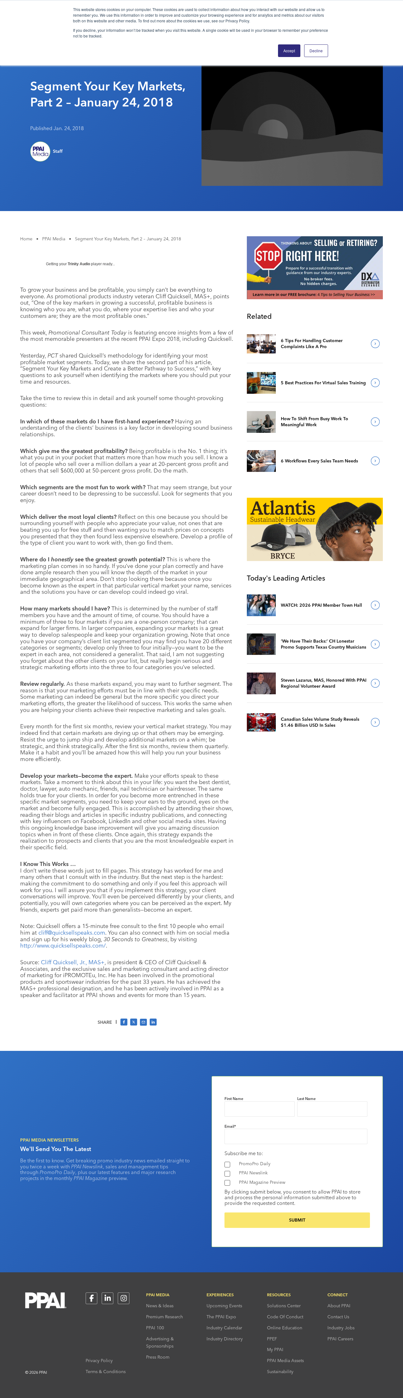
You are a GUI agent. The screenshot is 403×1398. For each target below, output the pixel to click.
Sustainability (280, 1371)
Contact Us (338, 1317)
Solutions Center (284, 1306)
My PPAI (275, 1349)
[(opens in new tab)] (315, 297)
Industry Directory (225, 1339)
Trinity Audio (79, 264)
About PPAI (338, 1306)
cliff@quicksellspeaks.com (71, 932)
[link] (261, 343)
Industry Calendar (224, 1328)
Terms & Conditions (106, 1371)
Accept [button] (289, 50)
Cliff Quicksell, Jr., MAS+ (73, 962)
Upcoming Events (224, 1306)
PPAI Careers (340, 1339)
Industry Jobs (341, 1328)
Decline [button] (316, 50)
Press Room (157, 1357)
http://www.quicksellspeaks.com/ (63, 945)
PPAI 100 (155, 1328)
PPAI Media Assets (285, 1360)
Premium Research (164, 1317)
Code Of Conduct (285, 1317)
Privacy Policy (99, 1360)
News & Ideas (159, 1306)
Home (26, 238)
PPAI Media (53, 239)
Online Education (284, 1328)
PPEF (272, 1339)
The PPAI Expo (221, 1317)
